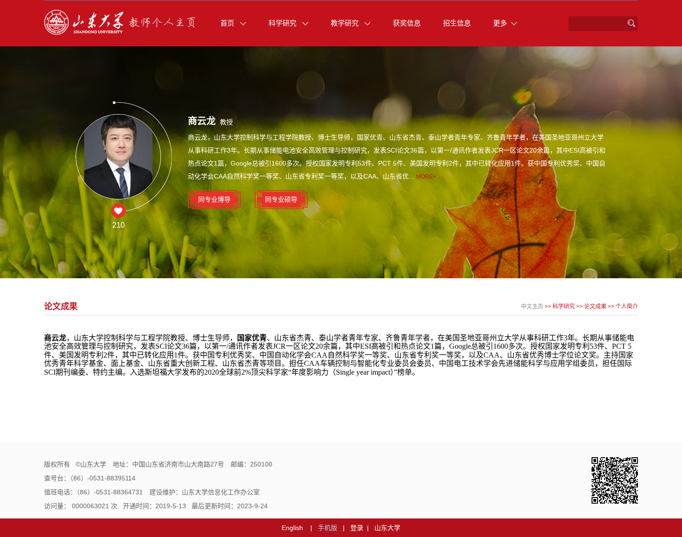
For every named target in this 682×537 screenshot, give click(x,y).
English (292, 527)
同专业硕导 (281, 199)
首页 (228, 23)
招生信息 (457, 23)
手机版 (327, 527)
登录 (356, 527)
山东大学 (387, 527)
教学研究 (345, 23)
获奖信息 (407, 23)
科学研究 (283, 23)
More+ (426, 176)
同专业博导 (214, 199)
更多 (500, 23)
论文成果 (595, 306)
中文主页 (532, 306)
